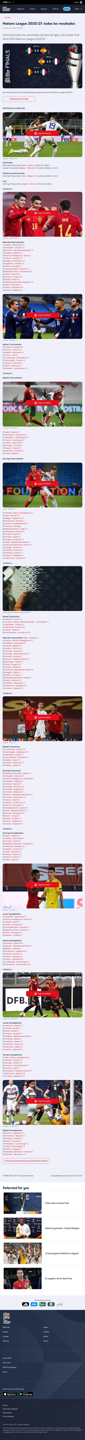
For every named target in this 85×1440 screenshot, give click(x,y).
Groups (6, 1336)
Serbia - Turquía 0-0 (13, 854)
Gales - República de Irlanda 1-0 (18, 542)
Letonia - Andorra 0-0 (13, 1049)
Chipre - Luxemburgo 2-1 (15, 440)
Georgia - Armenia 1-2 (14, 547)
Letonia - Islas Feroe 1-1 (14, 442)
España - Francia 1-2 (30, 184)
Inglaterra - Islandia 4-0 (14, 263)
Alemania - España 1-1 (14, 1025)
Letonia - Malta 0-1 (12, 630)
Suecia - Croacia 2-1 (13, 448)
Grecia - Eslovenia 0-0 (14, 287)
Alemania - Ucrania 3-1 (14, 450)
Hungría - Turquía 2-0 (14, 277)
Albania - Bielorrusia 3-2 (15, 245)
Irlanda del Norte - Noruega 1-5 (17, 927)
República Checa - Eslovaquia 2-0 (18, 271)
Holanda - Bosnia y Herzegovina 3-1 (19, 513)
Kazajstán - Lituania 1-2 (14, 247)
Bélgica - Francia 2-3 (27, 168)
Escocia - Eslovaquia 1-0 (14, 813)
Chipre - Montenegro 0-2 (15, 1146)
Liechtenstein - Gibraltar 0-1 (16, 757)
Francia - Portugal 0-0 (14, 805)
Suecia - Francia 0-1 (13, 1141)
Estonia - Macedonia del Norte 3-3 (18, 794)
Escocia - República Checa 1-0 (17, 659)
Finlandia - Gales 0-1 (13, 1039)
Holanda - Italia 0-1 (12, 922)
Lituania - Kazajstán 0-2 (15, 1076)
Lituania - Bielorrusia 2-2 (15, 797)
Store (45, 1341)
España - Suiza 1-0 (12, 760)
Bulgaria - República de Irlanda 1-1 (18, 1036)
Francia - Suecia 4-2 (13, 349)
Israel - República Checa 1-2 (16, 810)
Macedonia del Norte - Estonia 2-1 (18, 545)
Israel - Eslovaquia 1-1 (13, 932)
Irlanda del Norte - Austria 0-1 (16, 808)
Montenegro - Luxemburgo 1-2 (36, 622)
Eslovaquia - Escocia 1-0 (14, 531)
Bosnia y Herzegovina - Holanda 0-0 (19, 778)
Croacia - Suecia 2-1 (13, 784)
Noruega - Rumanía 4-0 (14, 786)
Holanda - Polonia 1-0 (13, 1060)
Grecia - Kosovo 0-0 (13, 680)
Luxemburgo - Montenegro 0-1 (17, 962)
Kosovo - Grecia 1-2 (12, 857)
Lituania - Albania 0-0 (14, 688)
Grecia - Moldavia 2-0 (13, 821)
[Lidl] (51, 1304)
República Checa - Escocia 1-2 (17, 930)
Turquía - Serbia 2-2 (13, 667)
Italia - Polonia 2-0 (12, 515)
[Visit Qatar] (59, 1304)
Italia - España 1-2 (29, 165)
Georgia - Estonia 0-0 (13, 253)
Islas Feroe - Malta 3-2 (13, 1047)
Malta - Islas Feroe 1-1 (13, 365)
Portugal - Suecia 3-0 (13, 651)
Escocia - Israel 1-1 (12, 1068)
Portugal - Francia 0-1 (13, 445)
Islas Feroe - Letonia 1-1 (14, 754)
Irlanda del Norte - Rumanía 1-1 (17, 269)
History (46, 1332)
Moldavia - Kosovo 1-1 (13, 1041)
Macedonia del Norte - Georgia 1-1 (18, 677)
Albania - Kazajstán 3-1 (14, 555)
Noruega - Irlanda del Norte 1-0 (17, 653)
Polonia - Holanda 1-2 (13, 258)
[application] (42, 588)
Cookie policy (7, 1413)
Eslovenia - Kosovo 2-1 (14, 553)
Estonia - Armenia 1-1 (13, 675)
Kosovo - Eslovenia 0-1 (14, 824)
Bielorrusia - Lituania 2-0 (15, 558)
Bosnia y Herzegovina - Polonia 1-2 (18, 919)
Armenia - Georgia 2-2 (14, 792)
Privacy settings (8, 1416)
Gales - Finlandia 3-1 (13, 285)
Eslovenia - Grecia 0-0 (14, 1044)
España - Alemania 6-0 (14, 352)
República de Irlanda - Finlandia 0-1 (19, 843)
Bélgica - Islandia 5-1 (13, 948)
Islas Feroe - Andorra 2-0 (15, 627)
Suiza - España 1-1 (12, 453)
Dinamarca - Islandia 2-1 (15, 521)
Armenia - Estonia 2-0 (14, 943)
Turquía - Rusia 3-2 (12, 534)
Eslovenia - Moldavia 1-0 (14, 846)
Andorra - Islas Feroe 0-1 (14, 838)
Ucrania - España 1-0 (13, 622)
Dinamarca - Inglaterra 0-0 (16, 951)
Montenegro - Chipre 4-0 (15, 360)
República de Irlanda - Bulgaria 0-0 (19, 282)
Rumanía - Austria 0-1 (13, 656)
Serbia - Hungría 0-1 (13, 818)
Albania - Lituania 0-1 (13, 935)
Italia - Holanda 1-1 (31, 638)
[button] (77, 9)
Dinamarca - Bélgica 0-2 (15, 1135)
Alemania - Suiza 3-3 (13, 619)
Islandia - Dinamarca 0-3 (15, 802)
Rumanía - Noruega (12, 526)
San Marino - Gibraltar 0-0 (15, 435)
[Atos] (34, 1304)
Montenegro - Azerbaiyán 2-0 (16, 752)
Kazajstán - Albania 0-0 (14, 776)
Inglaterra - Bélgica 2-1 (14, 781)
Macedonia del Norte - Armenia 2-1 (19, 1151)
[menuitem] (21, 9)
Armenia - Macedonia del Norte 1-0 (19, 250)
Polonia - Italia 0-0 (12, 800)
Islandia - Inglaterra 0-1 (14, 1133)
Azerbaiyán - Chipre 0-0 (14, 624)
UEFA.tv (6, 1341)
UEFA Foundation (9, 1367)
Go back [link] (7, 17)
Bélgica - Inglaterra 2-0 (14, 518)
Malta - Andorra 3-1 (12, 432)
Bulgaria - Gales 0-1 (13, 672)
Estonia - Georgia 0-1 (13, 1149)
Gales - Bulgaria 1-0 (13, 835)
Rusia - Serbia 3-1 (12, 1031)
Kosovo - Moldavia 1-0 (13, 290)
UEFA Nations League (6, 9)
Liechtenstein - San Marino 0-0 (17, 632)
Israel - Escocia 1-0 (12, 274)
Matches (6, 1327)
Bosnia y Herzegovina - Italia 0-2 (18, 255)
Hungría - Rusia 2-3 (13, 841)
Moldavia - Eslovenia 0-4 (15, 683)
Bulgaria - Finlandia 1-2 (14, 539)
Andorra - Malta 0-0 (13, 765)
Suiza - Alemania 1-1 (13, 851)
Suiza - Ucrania (11, 355)
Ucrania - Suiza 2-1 (12, 1028)
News (45, 1327)
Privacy (5, 1405)
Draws (5, 1332)
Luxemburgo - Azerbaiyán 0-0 (17, 357)
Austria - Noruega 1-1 (13, 266)
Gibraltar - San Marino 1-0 (15, 1154)
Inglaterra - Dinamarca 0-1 (15, 643)
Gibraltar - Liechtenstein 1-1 (16, 368)
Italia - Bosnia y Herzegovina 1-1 (17, 1057)
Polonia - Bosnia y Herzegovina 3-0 (19, 640)
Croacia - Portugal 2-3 (14, 347)
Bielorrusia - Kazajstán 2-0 (16, 685)
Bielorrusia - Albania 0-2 (15, 1073)
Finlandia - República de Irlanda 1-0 (19, 669)
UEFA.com (7, 1362)
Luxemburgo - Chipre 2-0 (15, 749)
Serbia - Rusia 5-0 (12, 279)
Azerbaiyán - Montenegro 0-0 (17, 437)
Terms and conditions (10, 1409)
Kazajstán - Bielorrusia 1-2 (15, 916)
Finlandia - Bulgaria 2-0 (14, 789)
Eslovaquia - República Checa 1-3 (18, 1070)
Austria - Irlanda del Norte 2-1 (16, 523)
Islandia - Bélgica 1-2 (13, 646)
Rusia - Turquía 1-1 (12, 816)
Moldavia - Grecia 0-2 (13, 550)
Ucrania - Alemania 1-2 (14, 762)
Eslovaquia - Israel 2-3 (14, 661)
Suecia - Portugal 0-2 (13, 956)
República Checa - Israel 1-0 (16, 529)
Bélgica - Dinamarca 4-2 (15, 261)
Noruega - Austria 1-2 (13, 1063)
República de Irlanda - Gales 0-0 (18, 773)
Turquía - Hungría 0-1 (13, 1033)
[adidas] (25, 1304)
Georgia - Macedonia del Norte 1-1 (18, 946)
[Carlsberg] (42, 1304)
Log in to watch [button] (44, 133)
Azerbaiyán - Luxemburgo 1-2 (16, 1143)
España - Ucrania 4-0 (13, 849)
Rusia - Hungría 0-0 (13, 664)
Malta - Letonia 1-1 (12, 859)
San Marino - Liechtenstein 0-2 (17, 964)
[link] (21, 9)
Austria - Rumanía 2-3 (13, 924)
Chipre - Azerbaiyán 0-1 (14, 959)
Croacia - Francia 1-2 (13, 648)
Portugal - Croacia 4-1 (14, 1138)
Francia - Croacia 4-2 (13, 954)
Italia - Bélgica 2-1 (29, 176)
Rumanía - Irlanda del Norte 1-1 (17, 1065)
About (45, 1336)
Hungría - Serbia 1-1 (13, 537)
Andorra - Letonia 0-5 (13, 363)
